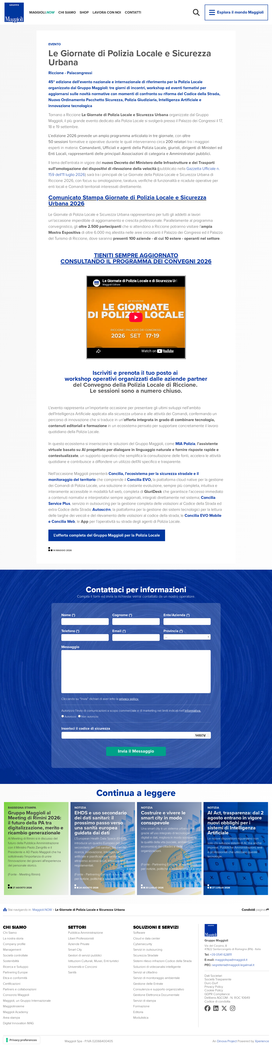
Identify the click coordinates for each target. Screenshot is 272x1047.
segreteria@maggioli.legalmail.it (233, 965)
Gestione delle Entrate (148, 984)
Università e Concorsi (82, 967)
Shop (84, 12)
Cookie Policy (213, 990)
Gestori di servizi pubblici (85, 955)
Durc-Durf (211, 983)
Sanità (72, 972)
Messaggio (70, 647)
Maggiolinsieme (13, 1006)
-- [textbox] (166, 637)
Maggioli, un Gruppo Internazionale (27, 1001)
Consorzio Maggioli (16, 995)
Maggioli (42, 12)
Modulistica (140, 1018)
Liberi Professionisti (81, 938)
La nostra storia (13, 938)
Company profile (14, 944)
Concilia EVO (139, 479)
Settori (77, 927)
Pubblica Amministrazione (85, 933)
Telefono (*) (70, 631)
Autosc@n (101, 509)
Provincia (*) (173, 631)
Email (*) (119, 631)
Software (139, 933)
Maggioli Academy (15, 1012)
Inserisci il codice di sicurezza (85, 728)
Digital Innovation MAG (18, 1023)
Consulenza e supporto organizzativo (158, 989)
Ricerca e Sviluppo (15, 967)
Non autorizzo (89, 716)
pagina (254, 910)
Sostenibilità (11, 961)
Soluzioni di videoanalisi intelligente (157, 967)
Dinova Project (227, 1041)
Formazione (141, 1006)
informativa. (193, 711)
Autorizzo (70, 716)
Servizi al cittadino (145, 972)
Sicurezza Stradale (145, 955)
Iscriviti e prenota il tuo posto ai (136, 373)
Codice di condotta (217, 1002)
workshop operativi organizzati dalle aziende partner (136, 379)
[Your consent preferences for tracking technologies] (21, 1040)
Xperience (262, 1041)
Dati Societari (213, 976)
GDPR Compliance (217, 994)
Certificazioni (11, 984)
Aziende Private (78, 944)
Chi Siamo (67, 12)
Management (12, 950)
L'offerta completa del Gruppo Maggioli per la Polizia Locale (107, 535)
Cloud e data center (146, 938)
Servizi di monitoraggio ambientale (156, 978)
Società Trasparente (217, 979)
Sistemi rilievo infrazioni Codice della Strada (162, 961)
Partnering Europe (15, 972)
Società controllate (15, 955)
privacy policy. (129, 699)
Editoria (138, 1012)
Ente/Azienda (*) (176, 615)
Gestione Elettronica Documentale (156, 995)
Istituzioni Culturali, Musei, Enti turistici (93, 961)
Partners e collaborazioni (19, 989)
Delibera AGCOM (216, 998)
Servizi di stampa (144, 1001)
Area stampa (11, 1018)
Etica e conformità (15, 978)
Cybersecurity (142, 944)
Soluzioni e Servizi (156, 927)
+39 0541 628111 (221, 955)
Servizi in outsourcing (147, 950)
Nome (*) (68, 615)
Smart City (75, 950)
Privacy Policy (213, 987)
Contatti (133, 12)
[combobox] (187, 637)
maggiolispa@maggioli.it (231, 960)
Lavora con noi (107, 12)
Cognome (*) (122, 615)
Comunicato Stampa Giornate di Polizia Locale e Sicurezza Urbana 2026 (127, 200)
